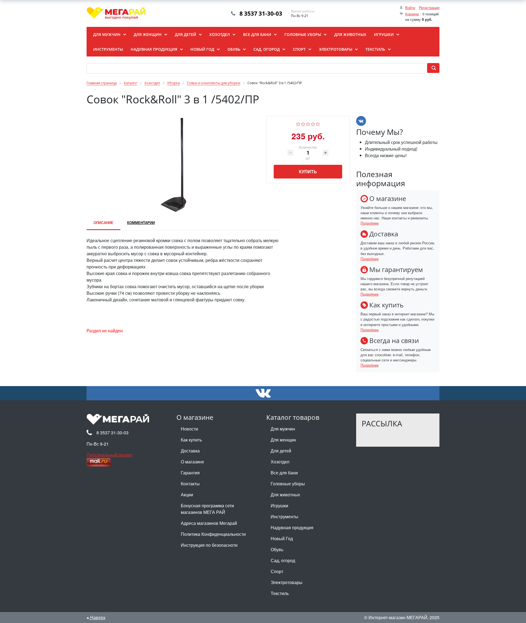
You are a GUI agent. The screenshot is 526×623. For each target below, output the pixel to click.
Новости (189, 429)
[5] (318, 123)
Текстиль (280, 593)
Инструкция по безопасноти (209, 545)
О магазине (192, 461)
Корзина (412, 13)
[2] (303, 123)
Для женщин (283, 440)
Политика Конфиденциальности (213, 534)
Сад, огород (283, 560)
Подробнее (370, 223)
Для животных (285, 494)
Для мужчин (283, 429)
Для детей (281, 451)
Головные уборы (288, 483)
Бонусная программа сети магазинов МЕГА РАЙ (207, 508)
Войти (410, 7)
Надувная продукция (292, 527)
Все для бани (284, 472)
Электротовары (286, 582)
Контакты (190, 483)
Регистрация (429, 7)
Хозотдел (280, 461)
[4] (313, 123)
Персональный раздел (109, 455)
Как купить (191, 440)
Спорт (277, 571)
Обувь (277, 549)
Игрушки (279, 505)
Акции (187, 494)
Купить (308, 171)
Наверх (97, 617)
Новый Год (282, 538)
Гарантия (190, 472)
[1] (298, 123)
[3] (308, 123)
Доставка (190, 451)
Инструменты (284, 516)
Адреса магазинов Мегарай (209, 523)
